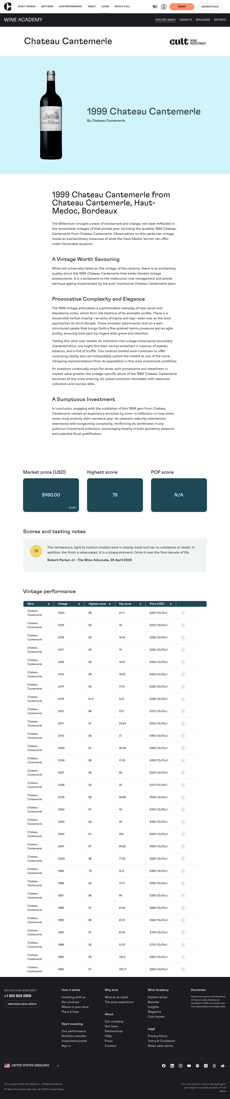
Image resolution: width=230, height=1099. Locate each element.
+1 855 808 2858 (17, 996)
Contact (110, 1045)
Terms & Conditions (161, 1041)
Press (109, 1041)
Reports (220, 20)
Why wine (47, 6)
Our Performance (70, 6)
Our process (70, 1002)
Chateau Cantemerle (68, 41)
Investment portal (74, 1041)
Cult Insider (156, 1016)
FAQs (108, 1036)
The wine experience (119, 1002)
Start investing (72, 1024)
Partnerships (114, 1031)
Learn (105, 6)
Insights (186, 20)
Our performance (74, 1031)
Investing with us (74, 997)
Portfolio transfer (74, 1036)
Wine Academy (158, 990)
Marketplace (210, 7)
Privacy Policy (157, 1036)
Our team (111, 1026)
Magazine (203, 20)
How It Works (27, 6)
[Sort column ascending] (49, 604)
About (92, 6)
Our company (114, 1021)
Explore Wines (165, 20)
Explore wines (157, 997)
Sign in (66, 1045)
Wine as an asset (116, 997)
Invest (182, 7)
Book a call (122, 6)
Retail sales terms (160, 1045)
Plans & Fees (70, 1011)
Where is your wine (75, 1007)
